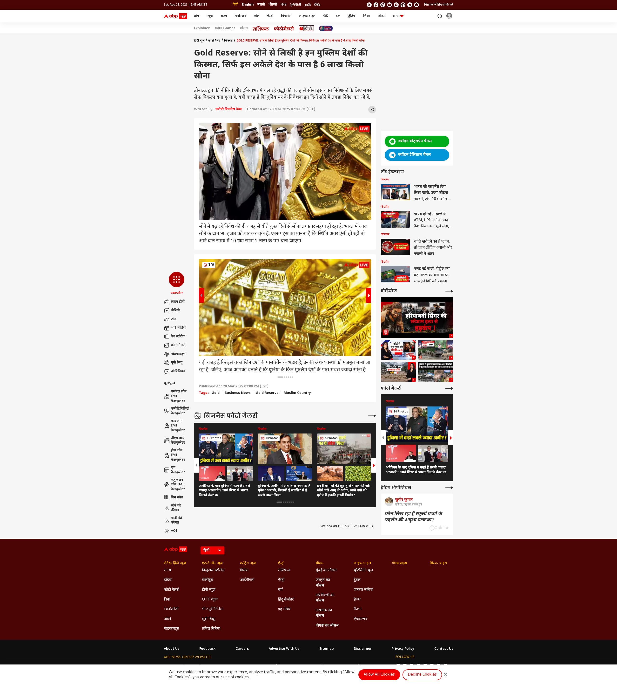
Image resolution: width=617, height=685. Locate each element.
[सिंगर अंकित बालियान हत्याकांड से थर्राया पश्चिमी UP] (398, 350)
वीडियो (175, 310)
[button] (176, 283)
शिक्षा (366, 16)
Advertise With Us (284, 649)
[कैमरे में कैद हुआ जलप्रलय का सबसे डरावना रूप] (435, 372)
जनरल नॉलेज (363, 590)
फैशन (358, 609)
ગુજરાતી (295, 4)
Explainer (202, 28)
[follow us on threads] (383, 5)
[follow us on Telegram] (410, 5)
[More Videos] (449, 291)
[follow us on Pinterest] (403, 5)
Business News (238, 393)
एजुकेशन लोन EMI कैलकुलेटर (178, 485)
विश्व (167, 599)
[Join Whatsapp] (416, 5)
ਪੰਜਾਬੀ (273, 4)
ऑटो (381, 16)
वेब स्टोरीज (178, 336)
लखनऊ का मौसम (324, 613)
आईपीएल (247, 580)
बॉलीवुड (207, 580)
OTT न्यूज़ (210, 599)
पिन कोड (177, 497)
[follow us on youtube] (389, 5)
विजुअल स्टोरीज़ (213, 570)
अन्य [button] (395, 16)
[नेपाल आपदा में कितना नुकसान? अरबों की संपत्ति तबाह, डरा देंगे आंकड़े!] (435, 350)
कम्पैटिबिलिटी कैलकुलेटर (180, 411)
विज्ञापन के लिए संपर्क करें (438, 5)
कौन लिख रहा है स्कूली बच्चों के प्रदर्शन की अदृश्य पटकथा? (413, 517)
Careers (242, 649)
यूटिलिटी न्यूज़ (363, 570)
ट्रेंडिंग (351, 16)
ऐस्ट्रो (270, 16)
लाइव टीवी (178, 302)
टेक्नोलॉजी (171, 609)
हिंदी (235, 4)
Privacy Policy (403, 649)
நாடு (308, 4)
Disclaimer (363, 649)
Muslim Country (297, 393)
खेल (256, 16)
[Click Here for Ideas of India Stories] (306, 28)
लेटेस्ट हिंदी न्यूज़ (175, 563)
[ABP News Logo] (176, 16)
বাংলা (283, 4)
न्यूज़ (210, 16)
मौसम (244, 28)
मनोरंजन (240, 16)
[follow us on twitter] (369, 5)
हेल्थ (357, 599)
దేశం (317, 4)
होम (196, 16)
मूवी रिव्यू (176, 362)
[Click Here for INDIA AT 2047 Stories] (326, 28)
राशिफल (284, 570)
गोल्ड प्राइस (399, 563)
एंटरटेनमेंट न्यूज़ (212, 563)
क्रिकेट (244, 570)
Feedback (207, 649)
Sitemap (326, 649)
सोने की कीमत (176, 508)
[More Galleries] (372, 416)
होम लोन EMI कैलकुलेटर (178, 455)
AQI (174, 531)
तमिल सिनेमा (211, 628)
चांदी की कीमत (176, 520)
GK (325, 16)
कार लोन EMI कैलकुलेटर (178, 426)
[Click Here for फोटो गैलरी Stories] (284, 28)
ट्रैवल (357, 580)
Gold (216, 393)
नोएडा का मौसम (327, 625)
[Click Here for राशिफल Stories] (261, 28)
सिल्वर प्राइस (438, 563)
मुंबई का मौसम (326, 570)
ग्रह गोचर (284, 609)
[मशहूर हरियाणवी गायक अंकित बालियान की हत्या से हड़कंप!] (417, 317)
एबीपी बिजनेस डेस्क (228, 109)
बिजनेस (286, 16)
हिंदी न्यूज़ (199, 41)
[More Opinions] (449, 487)
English (248, 4)
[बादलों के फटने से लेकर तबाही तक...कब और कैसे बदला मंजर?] (398, 372)
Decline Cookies (422, 674)
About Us (171, 649)
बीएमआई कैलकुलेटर (178, 440)
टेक (338, 16)
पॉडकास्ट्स (178, 354)
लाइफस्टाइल (307, 16)
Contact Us (443, 649)
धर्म (280, 590)
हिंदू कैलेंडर (286, 599)
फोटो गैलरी (178, 345)
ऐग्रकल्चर (360, 619)
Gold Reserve (267, 393)
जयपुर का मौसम (323, 583)
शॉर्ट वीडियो (178, 328)
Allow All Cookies (379, 674)
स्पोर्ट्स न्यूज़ (248, 563)
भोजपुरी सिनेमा (212, 609)
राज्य (224, 16)
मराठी (261, 4)
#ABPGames (225, 28)
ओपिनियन (178, 371)
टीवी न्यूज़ (208, 590)
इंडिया (168, 580)
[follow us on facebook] (376, 5)
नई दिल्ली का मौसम (325, 598)
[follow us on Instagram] (396, 5)
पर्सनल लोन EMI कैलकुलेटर (179, 396)
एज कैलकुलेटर (178, 470)
